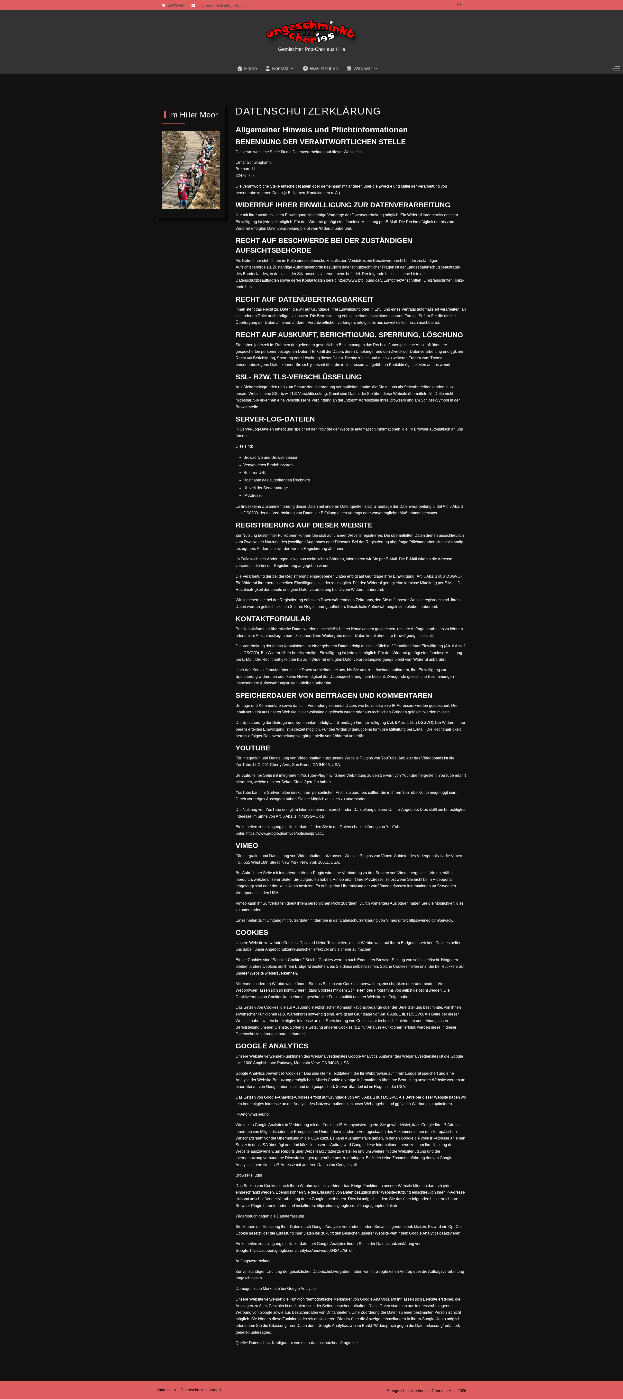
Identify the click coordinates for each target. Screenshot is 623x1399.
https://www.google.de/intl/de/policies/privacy (284, 833)
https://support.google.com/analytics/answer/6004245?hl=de (302, 1250)
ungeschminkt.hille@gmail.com (221, 6)
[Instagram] (459, 4)
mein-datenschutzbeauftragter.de (329, 1343)
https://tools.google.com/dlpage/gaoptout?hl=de (357, 1206)
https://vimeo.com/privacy (430, 920)
